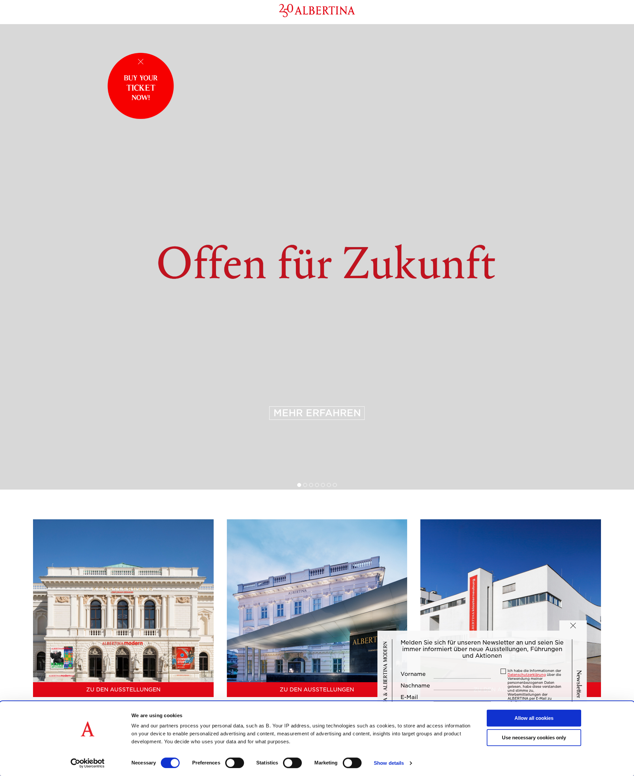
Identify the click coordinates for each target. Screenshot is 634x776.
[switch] (234, 763)
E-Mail (409, 697)
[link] (317, 257)
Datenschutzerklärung (527, 675)
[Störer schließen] (141, 62)
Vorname (413, 674)
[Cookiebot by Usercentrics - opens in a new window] (88, 763)
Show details (389, 763)
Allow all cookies (533, 718)
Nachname (415, 685)
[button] (573, 625)
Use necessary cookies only (534, 737)
